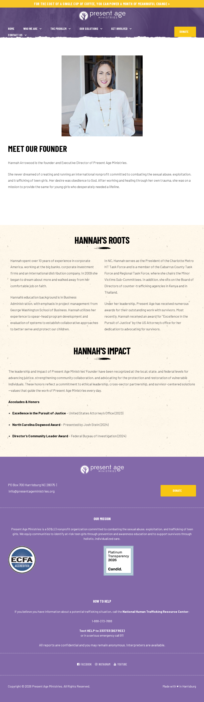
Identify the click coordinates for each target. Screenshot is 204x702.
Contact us (15, 35)
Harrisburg (189, 686)
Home (11, 28)
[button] (185, 32)
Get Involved (119, 28)
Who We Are (30, 28)
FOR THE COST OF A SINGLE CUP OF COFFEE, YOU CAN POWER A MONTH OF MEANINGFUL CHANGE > (102, 4)
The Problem (58, 28)
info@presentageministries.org (32, 491)
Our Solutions (88, 28)
